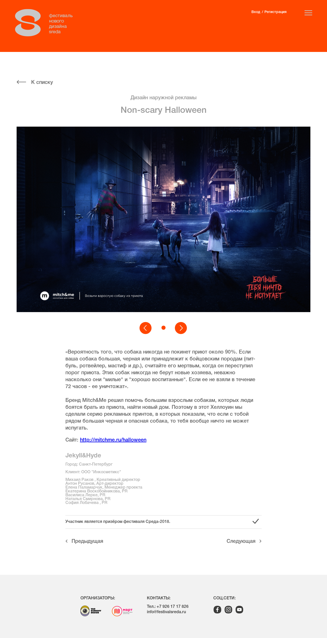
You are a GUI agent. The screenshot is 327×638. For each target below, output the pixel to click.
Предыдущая (87, 541)
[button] (145, 328)
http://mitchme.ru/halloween (113, 440)
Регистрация (275, 12)
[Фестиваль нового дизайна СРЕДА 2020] (46, 23)
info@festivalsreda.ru (166, 612)
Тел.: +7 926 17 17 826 (168, 607)
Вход (255, 12)
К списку (42, 82)
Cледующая (241, 541)
